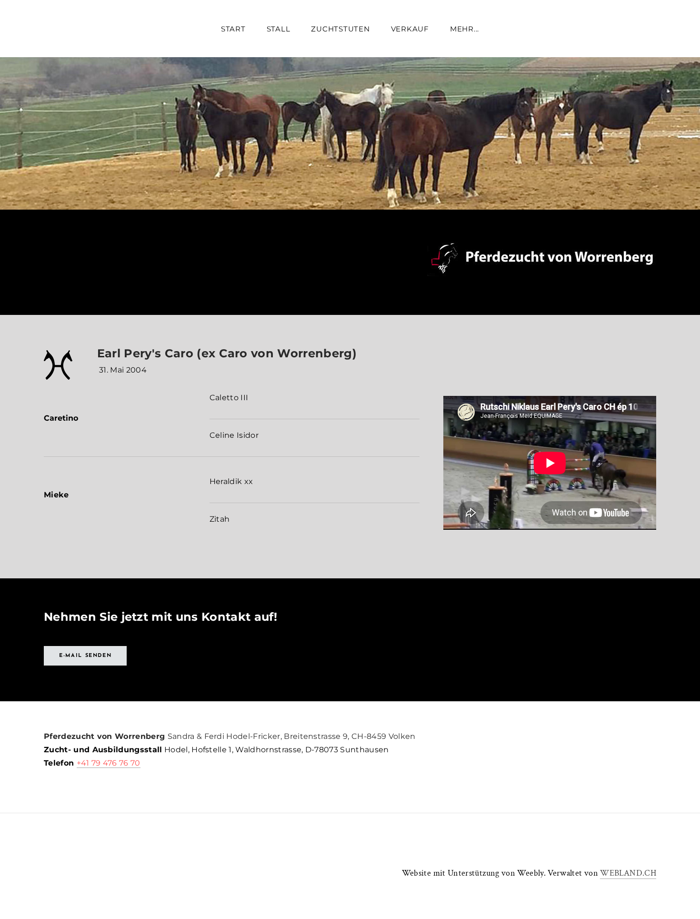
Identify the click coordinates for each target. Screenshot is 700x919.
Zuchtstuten (340, 28)
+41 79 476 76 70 (108, 763)
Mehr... (464, 28)
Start (233, 28)
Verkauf (410, 28)
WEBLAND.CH (628, 873)
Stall (278, 28)
